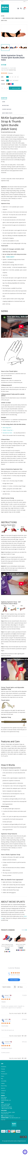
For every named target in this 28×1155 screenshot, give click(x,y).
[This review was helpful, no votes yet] (22, 1013)
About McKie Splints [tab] (7, 113)
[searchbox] (7, 987)
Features (3, 1071)
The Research (4, 1073)
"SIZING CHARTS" (10, 257)
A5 (17, 76)
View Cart (3, 1119)
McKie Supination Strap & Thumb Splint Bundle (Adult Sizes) (13, 57)
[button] (22, 930)
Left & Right (15, 80)
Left (7, 80)
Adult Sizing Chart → (7, 427)
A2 (10, 76)
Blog (2, 1078)
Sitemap (3, 1093)
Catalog (2, 1083)
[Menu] (18, 8)
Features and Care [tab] (6, 109)
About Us (3, 1088)
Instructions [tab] (5, 105)
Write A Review (14, 979)
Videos (2, 1076)
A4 (15, 76)
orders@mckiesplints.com (14, 1117)
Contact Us (3, 1090)
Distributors (3, 1066)
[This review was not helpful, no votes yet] (25, 1013)
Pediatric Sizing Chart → (8, 430)
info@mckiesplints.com (9, 1116)
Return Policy (4, 1085)
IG (23, 1137)
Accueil (2, 15)
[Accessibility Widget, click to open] (25, 1152)
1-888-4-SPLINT (4, 1108)
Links (24, 1)
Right (10, 80)
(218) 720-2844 (7, 1104)
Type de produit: (5, 70)
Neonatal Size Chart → (8, 432)
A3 (12, 76)
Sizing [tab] (3, 101)
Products (3, 1069)
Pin (26, 1137)
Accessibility (3, 1081)
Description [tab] (4, 98)
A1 (7, 76)
